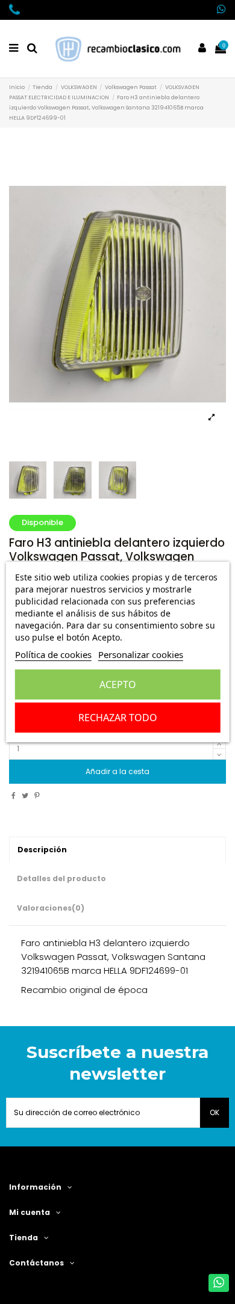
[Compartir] (13, 795)
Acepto (117, 684)
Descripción (42, 849)
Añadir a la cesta (117, 771)
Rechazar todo (117, 717)
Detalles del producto (61, 878)
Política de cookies (53, 654)
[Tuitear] (25, 795)
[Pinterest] (37, 795)
